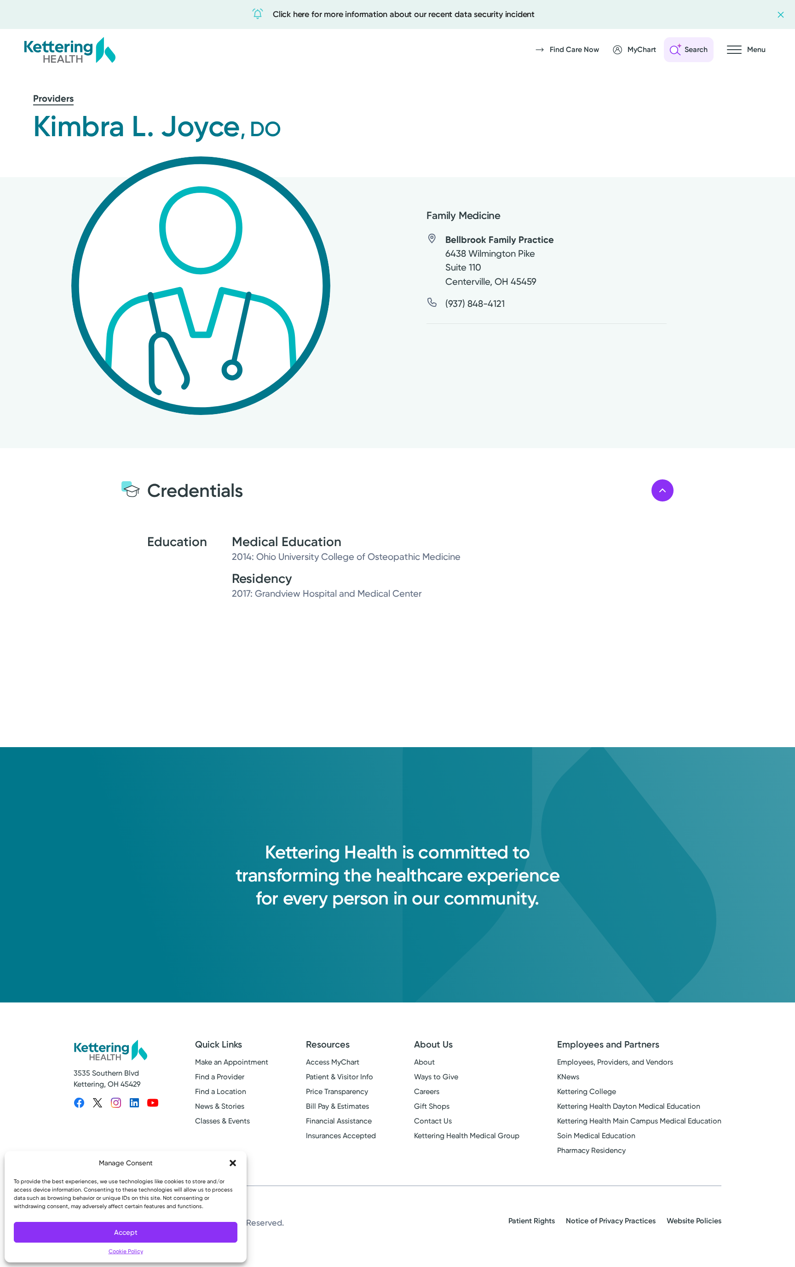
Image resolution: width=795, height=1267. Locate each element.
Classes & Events (222, 1121)
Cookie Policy (126, 1251)
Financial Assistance (339, 1121)
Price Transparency (337, 1091)
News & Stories (219, 1106)
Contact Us (433, 1121)
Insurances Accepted (341, 1135)
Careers (426, 1091)
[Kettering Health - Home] (69, 49)
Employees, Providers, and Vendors (615, 1062)
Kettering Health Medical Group (466, 1135)
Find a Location (220, 1091)
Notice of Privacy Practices (611, 1220)
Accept (126, 1232)
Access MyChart (332, 1062)
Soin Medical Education (596, 1135)
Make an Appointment (231, 1062)
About (424, 1062)
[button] (232, 1163)
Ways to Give (436, 1076)
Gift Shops (431, 1106)
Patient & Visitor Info (339, 1076)
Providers (53, 98)
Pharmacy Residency (591, 1150)
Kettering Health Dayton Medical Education (628, 1106)
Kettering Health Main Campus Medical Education (639, 1121)
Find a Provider (219, 1076)
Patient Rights (531, 1220)
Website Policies (694, 1220)
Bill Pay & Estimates (337, 1106)
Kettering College (586, 1091)
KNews (568, 1076)
